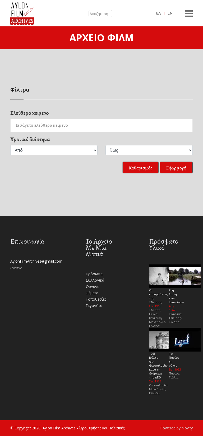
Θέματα (92, 292)
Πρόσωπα (94, 273)
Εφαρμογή (176, 168)
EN (170, 13)
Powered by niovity (176, 427)
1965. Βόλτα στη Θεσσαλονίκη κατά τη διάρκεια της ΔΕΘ (159, 365)
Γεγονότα (94, 305)
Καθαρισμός (140, 168)
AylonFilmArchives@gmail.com (36, 261)
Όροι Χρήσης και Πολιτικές (101, 427)
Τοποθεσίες (96, 299)
